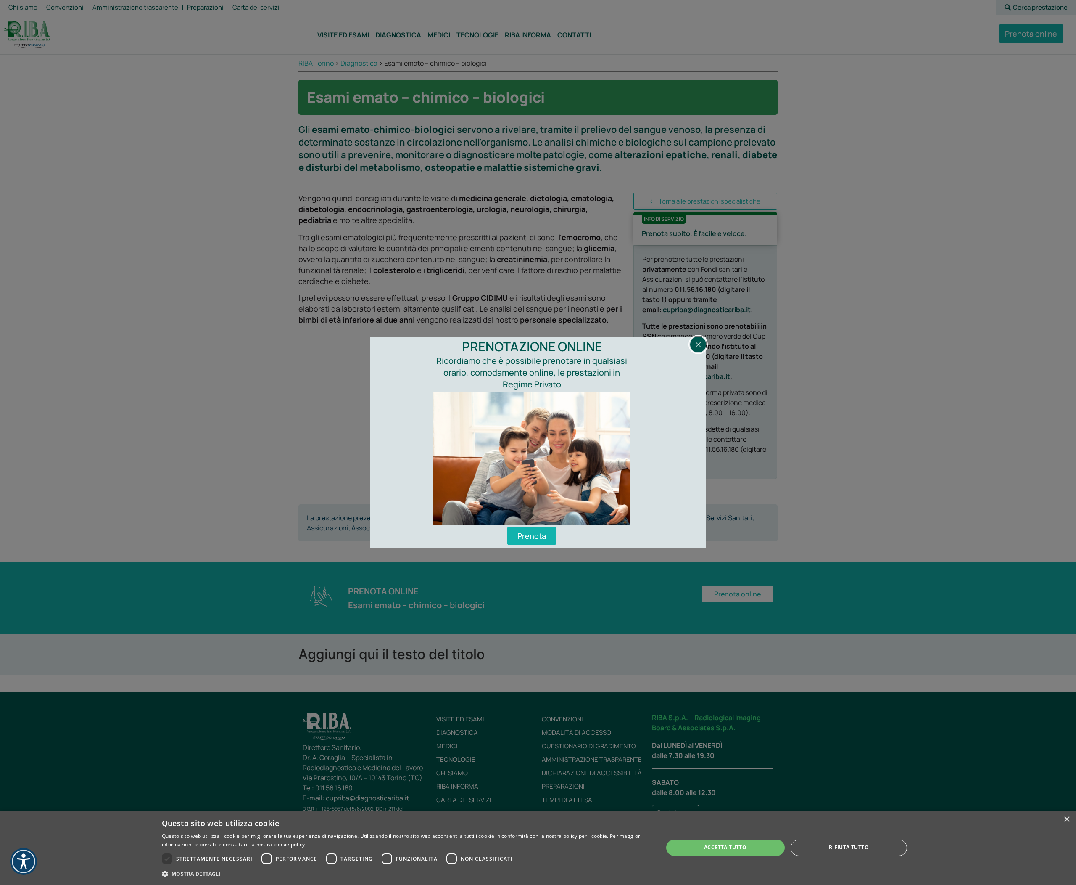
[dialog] (538, 848)
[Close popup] (698, 344)
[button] (405, 874)
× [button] (1066, 819)
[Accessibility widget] (23, 861)
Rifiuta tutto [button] (849, 847)
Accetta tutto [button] (725, 847)
